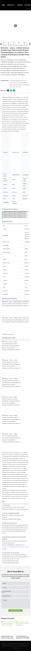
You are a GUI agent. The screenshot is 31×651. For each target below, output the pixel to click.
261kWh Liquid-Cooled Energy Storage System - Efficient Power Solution (7, 637)
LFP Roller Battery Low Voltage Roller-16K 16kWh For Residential (23, 637)
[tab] (15, 95)
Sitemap (15, 648)
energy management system (22, 546)
